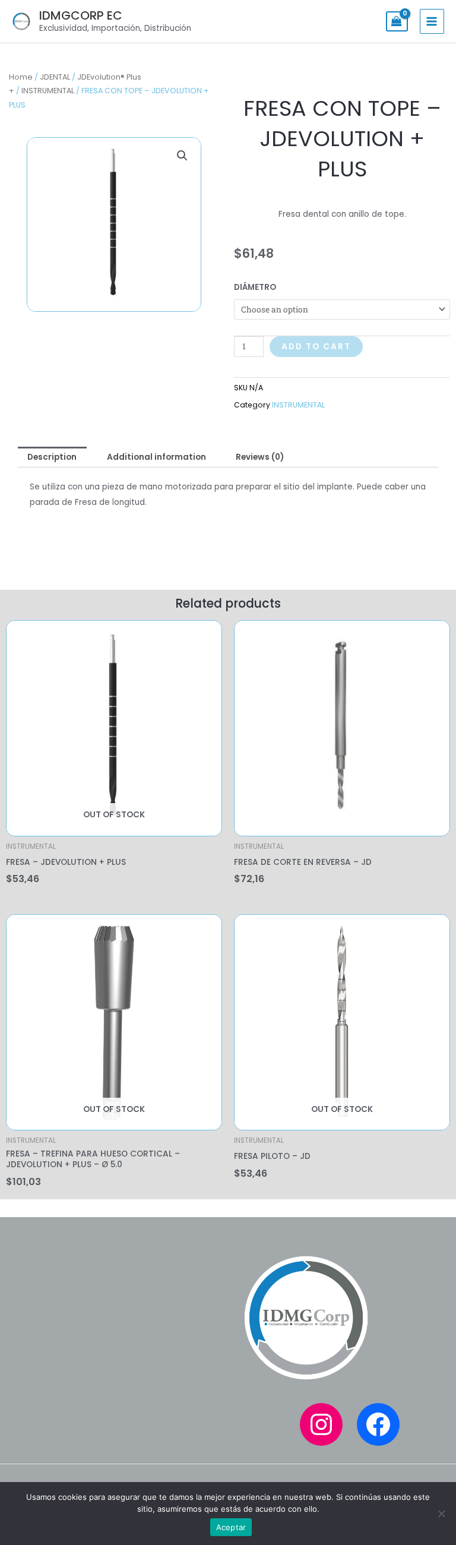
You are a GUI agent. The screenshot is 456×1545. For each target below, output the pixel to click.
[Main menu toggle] (432, 21)
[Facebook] (378, 1424)
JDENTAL (55, 77)
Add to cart (316, 346)
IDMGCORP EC (80, 15)
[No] (441, 1513)
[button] (182, 155)
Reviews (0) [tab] (260, 457)
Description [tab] (52, 457)
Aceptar (231, 1527)
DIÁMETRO (255, 287)
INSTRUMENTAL (47, 91)
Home (21, 77)
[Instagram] (321, 1424)
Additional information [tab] (156, 457)
